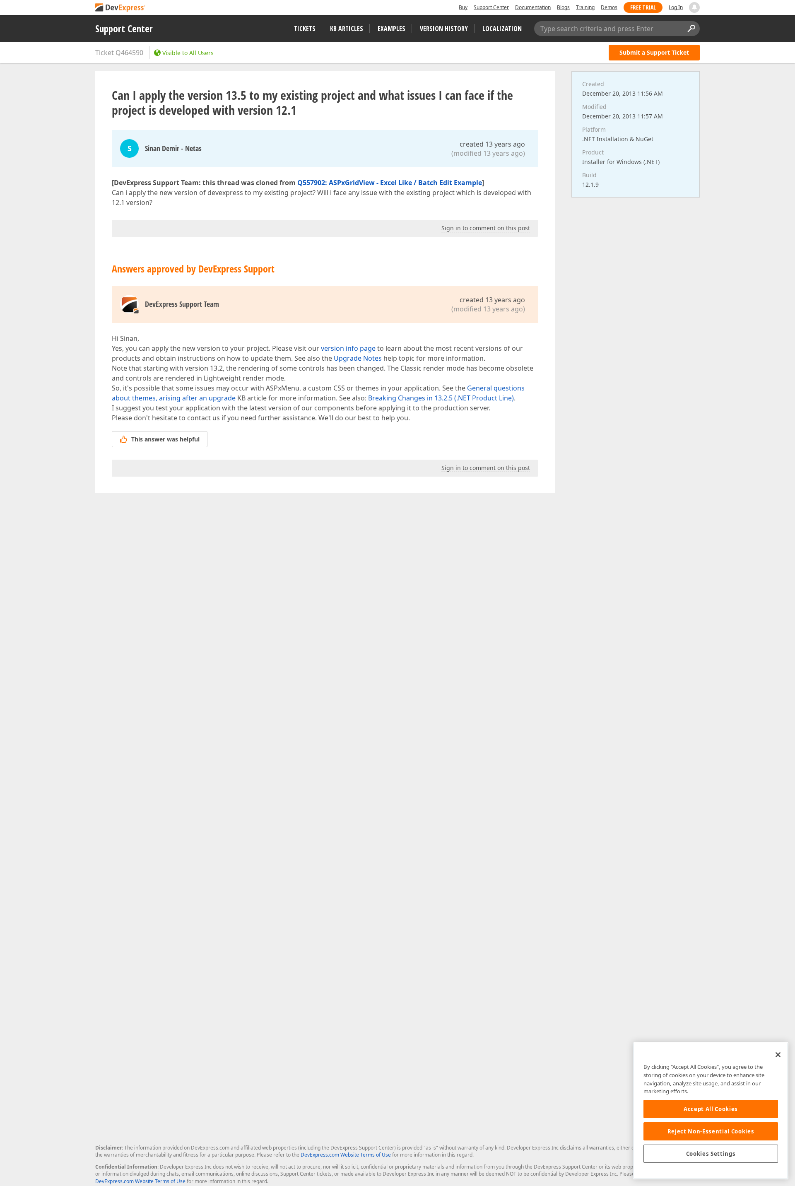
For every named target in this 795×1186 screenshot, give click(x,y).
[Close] (778, 1055)
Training (585, 7)
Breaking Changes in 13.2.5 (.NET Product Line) (441, 398)
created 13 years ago (492, 144)
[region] (710, 1110)
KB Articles (346, 28)
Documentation (533, 7)
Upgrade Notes (358, 358)
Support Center (491, 7)
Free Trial (643, 7)
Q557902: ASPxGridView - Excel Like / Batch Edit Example (389, 182)
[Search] (691, 28)
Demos (609, 7)
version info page (348, 348)
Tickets (305, 28)
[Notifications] (694, 7)
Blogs (563, 7)
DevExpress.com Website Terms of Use (346, 1154)
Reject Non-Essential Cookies (710, 1131)
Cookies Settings (711, 1153)
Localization (502, 28)
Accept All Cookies (711, 1109)
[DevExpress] (120, 8)
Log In (676, 7)
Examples (391, 28)
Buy (463, 7)
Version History (444, 28)
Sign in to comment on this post (485, 228)
